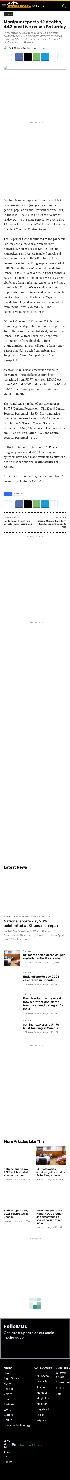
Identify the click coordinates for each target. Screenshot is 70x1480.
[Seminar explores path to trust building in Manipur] (12, 1028)
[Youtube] (15, 1349)
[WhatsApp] (36, 57)
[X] (28, 57)
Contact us (63, 1382)
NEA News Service (21, 48)
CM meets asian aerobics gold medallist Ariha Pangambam (44, 956)
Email (59, 1393)
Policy (8, 1461)
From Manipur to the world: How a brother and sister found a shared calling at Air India (43, 1004)
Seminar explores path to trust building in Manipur (41, 1026)
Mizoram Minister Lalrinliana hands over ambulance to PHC (51, 524)
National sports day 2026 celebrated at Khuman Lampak (31, 923)
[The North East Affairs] (25, 4)
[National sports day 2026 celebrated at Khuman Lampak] (35, 892)
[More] (54, 57)
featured (18, 493)
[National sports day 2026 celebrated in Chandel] (12, 980)
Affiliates (61, 1388)
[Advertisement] (35, 159)
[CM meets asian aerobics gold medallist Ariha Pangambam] (12, 958)
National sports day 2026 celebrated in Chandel (41, 978)
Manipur (8, 14)
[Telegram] (45, 57)
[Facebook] (19, 57)
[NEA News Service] (6, 48)
